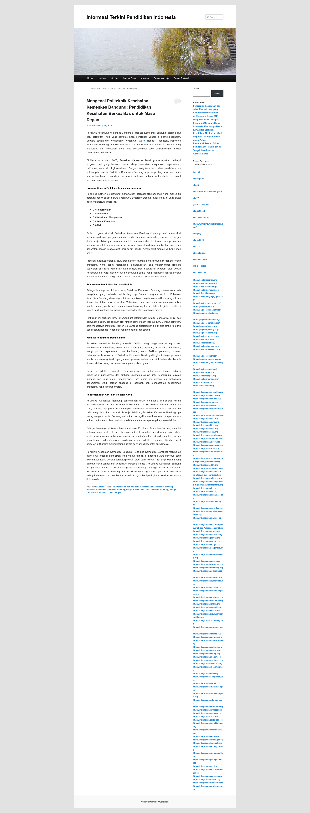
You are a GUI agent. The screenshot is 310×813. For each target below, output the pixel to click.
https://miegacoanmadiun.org (206, 779)
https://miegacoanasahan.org (206, 683)
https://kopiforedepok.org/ (205, 369)
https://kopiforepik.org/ (203, 339)
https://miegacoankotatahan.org (207, 435)
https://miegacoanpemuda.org (207, 398)
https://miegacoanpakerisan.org (207, 776)
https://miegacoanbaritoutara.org (208, 706)
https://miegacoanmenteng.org (209, 484)
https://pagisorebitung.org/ (205, 326)
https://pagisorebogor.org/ (205, 355)
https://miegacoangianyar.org (206, 537)
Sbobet (114, 78)
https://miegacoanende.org (205, 418)
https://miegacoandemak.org (206, 736)
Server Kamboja (161, 78)
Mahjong (145, 78)
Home (90, 78)
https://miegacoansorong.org (206, 531)
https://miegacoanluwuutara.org (207, 663)
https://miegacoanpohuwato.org (207, 587)
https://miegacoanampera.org (206, 441)
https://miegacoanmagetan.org (207, 650)
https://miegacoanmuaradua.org (207, 508)
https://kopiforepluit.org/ (204, 342)
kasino (142, 140)
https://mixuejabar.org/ (203, 382)
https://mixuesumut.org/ (204, 385)
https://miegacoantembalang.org (208, 567)
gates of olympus (201, 204)
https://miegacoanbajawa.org (206, 610)
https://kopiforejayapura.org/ (206, 289)
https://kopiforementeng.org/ (206, 336)
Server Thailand (181, 78)
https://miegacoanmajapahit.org (207, 570)
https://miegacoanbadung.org (206, 653)
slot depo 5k (198, 178)
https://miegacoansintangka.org (207, 607)
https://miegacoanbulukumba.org (208, 600)
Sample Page (129, 78)
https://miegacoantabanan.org (207, 656)
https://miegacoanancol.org (205, 766)
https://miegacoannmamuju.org (207, 636)
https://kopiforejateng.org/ (205, 283)
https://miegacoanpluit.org (205, 491)
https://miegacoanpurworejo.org (207, 709)
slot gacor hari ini (201, 217)
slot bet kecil (199, 210)
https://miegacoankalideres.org (207, 478)
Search (196, 88)
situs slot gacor (200, 252)
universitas (100, 486)
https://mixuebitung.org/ (204, 293)
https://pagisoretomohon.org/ (206, 322)
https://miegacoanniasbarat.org (207, 646)
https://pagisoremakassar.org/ (207, 309)
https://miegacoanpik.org (204, 488)
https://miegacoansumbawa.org (207, 713)
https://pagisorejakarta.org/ (205, 312)
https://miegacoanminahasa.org (207, 534)
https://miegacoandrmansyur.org (208, 782)
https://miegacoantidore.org (205, 425)
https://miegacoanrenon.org (205, 402)
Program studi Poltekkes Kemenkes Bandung (147, 489)
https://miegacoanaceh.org (205, 428)
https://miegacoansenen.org (206, 448)
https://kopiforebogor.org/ (204, 375)
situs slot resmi (200, 259)
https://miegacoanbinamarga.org (208, 444)
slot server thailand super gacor (207, 191)
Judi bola (102, 78)
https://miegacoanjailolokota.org (207, 719)
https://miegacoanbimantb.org (207, 633)
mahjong (197, 233)
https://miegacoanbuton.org (205, 673)
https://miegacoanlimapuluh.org (207, 742)
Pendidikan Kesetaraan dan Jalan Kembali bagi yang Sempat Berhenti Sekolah (206, 109)
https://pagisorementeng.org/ (206, 319)
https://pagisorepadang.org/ (205, 329)
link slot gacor (199, 265)
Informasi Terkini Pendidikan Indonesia (131, 16)
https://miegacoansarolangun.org (208, 739)
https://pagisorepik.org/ (203, 306)
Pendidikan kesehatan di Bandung (157, 486)
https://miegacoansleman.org (206, 541)
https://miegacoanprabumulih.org (208, 415)
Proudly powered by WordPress (155, 801)
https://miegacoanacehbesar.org (208, 660)
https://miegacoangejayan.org (206, 395)
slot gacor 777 (199, 272)
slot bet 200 (198, 239)
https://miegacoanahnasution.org (208, 392)
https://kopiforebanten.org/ (205, 279)
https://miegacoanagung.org (206, 421)
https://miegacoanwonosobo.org (207, 438)
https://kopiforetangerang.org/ (206, 303)
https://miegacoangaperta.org (206, 561)
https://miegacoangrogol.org (208, 474)
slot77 (196, 197)
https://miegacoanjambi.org (210, 527)
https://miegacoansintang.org (206, 405)
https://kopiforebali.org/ (203, 372)
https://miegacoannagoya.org (206, 544)
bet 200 (196, 172)
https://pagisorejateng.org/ (205, 332)
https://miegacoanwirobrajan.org (208, 564)
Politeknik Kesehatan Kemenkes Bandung (106, 489)
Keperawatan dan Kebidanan (127, 486)
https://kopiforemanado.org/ (205, 378)
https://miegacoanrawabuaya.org (208, 468)
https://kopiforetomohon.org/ (206, 345)
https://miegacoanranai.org (205, 431)
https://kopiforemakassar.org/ (206, 349)
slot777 (196, 246)
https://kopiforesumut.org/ (205, 286)
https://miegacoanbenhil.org (207, 461)
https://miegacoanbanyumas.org (208, 597)
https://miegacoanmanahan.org (207, 577)
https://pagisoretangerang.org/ (207, 359)
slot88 (196, 185)
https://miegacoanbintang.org (206, 603)
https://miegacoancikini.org (205, 464)
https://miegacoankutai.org (205, 716)
